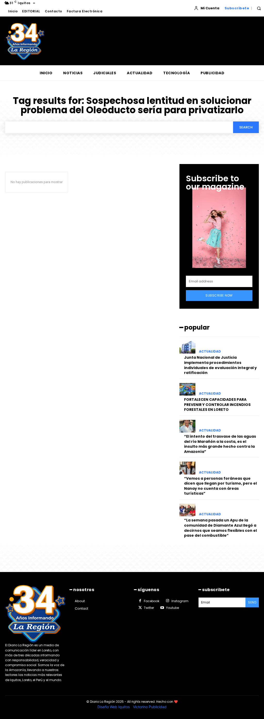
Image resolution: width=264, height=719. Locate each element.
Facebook (151, 601)
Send (252, 602)
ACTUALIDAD (210, 351)
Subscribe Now (219, 295)
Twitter (149, 608)
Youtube (172, 608)
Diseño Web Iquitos (114, 707)
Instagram (179, 601)
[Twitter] (140, 608)
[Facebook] (140, 601)
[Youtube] (162, 608)
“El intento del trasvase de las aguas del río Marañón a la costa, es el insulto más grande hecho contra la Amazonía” (220, 444)
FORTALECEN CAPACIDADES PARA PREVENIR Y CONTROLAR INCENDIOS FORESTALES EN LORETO (217, 404)
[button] (259, 8)
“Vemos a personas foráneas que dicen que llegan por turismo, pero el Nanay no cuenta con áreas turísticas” (220, 486)
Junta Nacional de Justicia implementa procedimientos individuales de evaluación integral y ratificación (220, 365)
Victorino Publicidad (150, 707)
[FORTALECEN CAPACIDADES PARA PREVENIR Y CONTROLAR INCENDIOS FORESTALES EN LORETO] (187, 389)
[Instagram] (167, 601)
